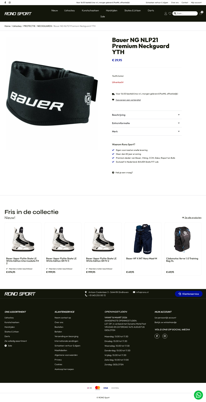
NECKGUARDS (44, 26)
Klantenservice (64, 311)
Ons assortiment (15, 311)
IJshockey (17, 26)
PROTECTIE (29, 26)
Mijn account (163, 311)
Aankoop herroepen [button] (64, 369)
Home (7, 26)
